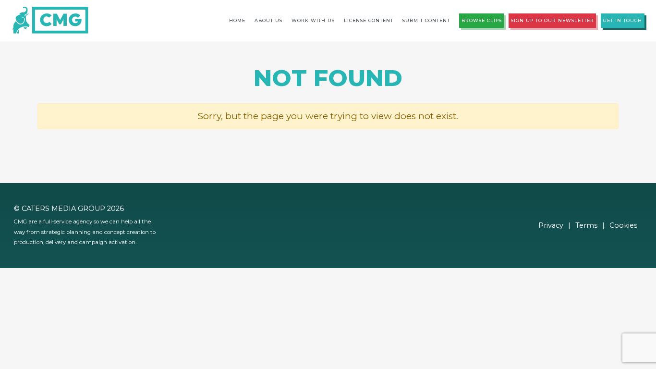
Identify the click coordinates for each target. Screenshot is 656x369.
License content (368, 20)
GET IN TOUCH (622, 20)
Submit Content (426, 20)
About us (268, 20)
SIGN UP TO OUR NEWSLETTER (552, 20)
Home (237, 20)
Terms (586, 225)
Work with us (313, 20)
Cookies (623, 225)
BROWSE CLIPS (482, 20)
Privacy (550, 225)
